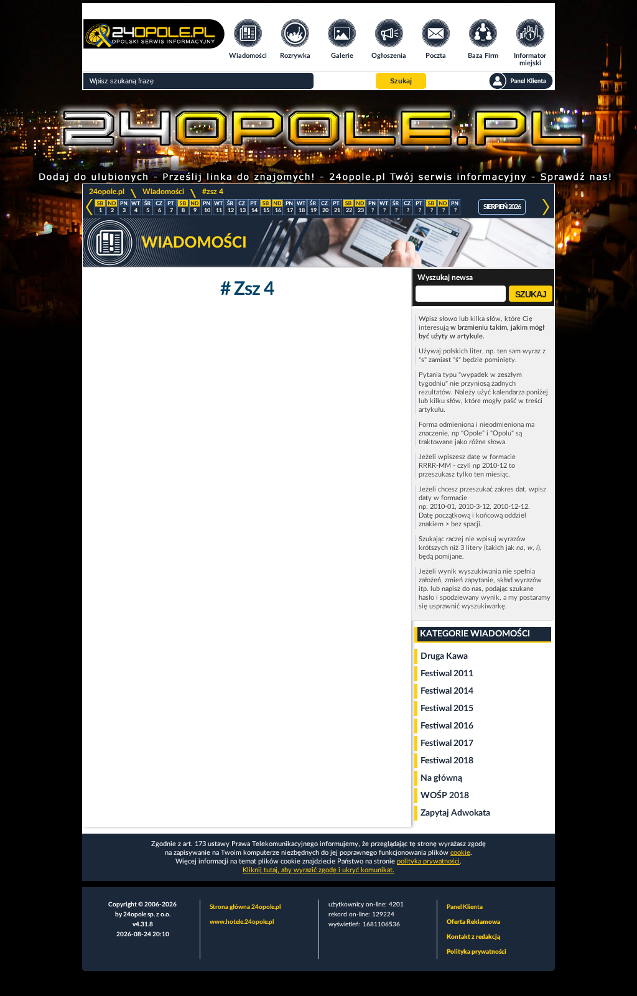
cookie (460, 852)
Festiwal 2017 (447, 743)
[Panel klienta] (521, 81)
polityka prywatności (428, 861)
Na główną (441, 778)
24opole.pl (106, 191)
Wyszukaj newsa (445, 277)
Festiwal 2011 (447, 673)
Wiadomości (163, 191)
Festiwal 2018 (447, 760)
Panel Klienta (465, 907)
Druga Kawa (444, 656)
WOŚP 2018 (445, 795)
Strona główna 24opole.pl (245, 907)
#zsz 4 (212, 191)
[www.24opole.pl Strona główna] (154, 44)
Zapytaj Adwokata (455, 813)
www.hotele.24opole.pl (242, 922)
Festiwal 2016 (447, 726)
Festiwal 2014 (447, 691)
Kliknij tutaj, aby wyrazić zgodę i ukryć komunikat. (318, 870)
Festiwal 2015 (447, 708)
